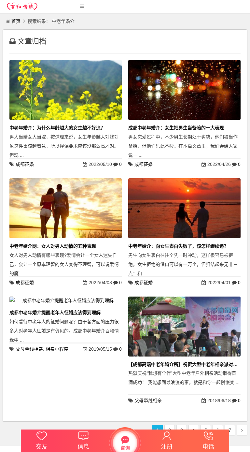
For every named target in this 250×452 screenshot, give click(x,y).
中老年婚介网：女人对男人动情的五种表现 (52, 246)
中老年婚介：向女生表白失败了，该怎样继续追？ (178, 246)
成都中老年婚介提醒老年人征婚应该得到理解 (55, 312)
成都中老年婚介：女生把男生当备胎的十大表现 (176, 127)
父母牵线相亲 (29, 349)
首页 (16, 21)
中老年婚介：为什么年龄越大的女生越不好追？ (57, 127)
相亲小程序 (57, 349)
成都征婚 (25, 164)
